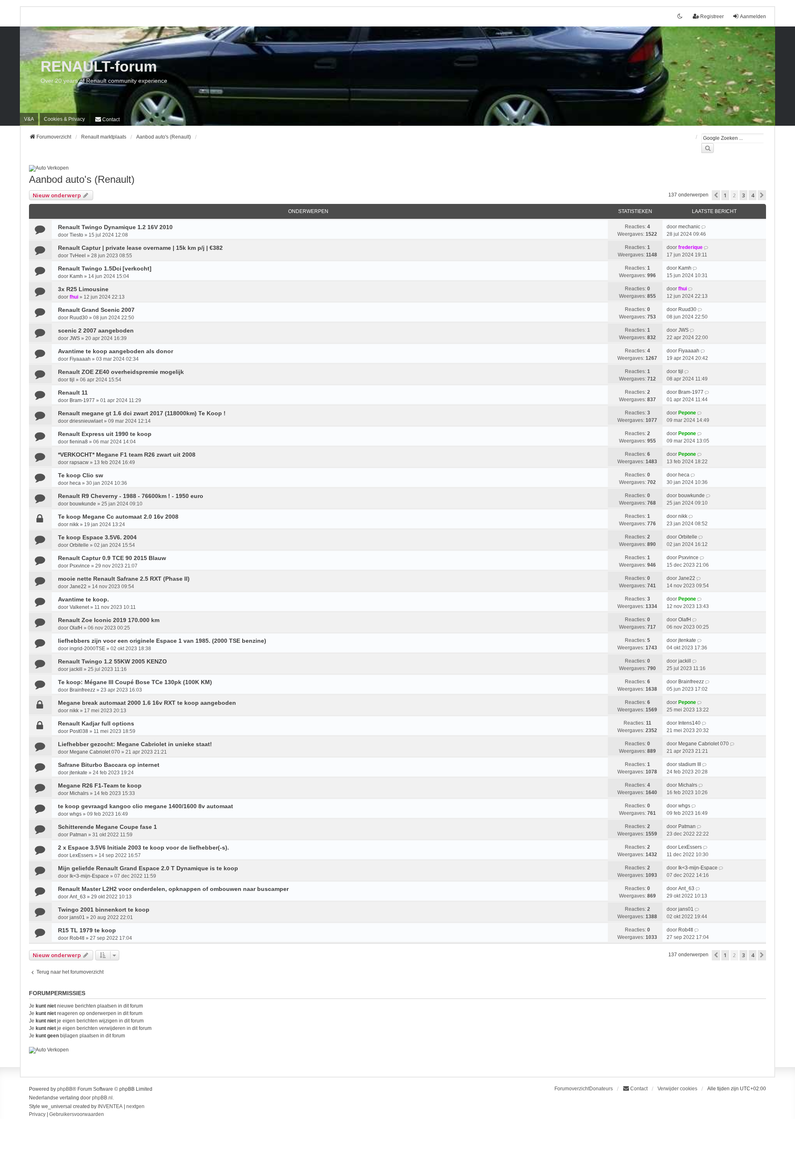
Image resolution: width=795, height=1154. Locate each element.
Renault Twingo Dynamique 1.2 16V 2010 (115, 227)
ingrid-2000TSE (87, 648)
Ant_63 (78, 897)
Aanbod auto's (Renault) (82, 179)
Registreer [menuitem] (712, 16)
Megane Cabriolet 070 (95, 752)
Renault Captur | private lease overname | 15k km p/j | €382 (140, 247)
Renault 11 (73, 392)
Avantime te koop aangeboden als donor (115, 351)
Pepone (687, 413)
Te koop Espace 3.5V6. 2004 (97, 537)
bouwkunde (83, 504)
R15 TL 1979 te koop (87, 930)
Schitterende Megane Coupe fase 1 (107, 827)
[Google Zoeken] (707, 148)
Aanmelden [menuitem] (753, 16)
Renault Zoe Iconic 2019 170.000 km (108, 620)
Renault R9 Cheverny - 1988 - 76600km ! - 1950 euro (130, 496)
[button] (716, 195)
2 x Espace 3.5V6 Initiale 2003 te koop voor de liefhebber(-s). (143, 847)
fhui (74, 297)
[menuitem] (64, 119)
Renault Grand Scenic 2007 (96, 309)
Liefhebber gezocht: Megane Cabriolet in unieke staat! (135, 744)
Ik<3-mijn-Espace (89, 876)
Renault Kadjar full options (96, 723)
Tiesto (76, 235)
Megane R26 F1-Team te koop (100, 785)
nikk (74, 524)
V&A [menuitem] (29, 119)
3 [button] (743, 195)
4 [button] (752, 195)
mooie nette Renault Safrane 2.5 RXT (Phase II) (124, 578)
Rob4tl (77, 938)
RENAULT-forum (99, 66)
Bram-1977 (82, 400)
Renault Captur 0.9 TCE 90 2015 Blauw (112, 558)
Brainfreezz (82, 690)
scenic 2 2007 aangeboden (96, 330)
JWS (75, 338)
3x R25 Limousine (83, 289)
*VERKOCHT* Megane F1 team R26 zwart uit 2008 (126, 454)
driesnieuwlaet (86, 421)
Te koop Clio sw (80, 475)
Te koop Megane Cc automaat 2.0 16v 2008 (118, 516)
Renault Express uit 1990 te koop (105, 434)
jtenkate (687, 640)
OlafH (76, 628)
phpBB (64, 1089)
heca (75, 483)
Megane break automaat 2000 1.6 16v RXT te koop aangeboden (147, 702)
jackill (76, 669)
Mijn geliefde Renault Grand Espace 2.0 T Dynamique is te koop (148, 868)
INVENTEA (110, 1106)
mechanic (689, 227)
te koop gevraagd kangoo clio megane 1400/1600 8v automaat (145, 806)
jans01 (77, 917)
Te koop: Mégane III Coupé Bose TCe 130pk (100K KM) (135, 682)
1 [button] (725, 195)
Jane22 (78, 586)
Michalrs (79, 793)
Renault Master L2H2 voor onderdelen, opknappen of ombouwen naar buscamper (173, 889)
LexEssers (81, 855)
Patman (78, 835)
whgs (76, 814)
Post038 (79, 731)
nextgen (135, 1106)
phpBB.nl (102, 1098)
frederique (690, 247)
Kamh (76, 276)
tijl (72, 380)
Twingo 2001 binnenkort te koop (103, 909)
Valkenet (79, 607)
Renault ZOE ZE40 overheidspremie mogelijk (121, 372)
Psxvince (80, 566)
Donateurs (601, 1089)
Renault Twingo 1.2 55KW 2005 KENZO (112, 661)
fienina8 (79, 442)
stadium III (689, 764)
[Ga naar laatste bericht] (704, 226)
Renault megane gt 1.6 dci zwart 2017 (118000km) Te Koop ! (142, 413)
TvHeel (78, 256)
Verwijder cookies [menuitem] (677, 1089)
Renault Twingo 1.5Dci (89, 268)
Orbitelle (79, 545)
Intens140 (689, 723)
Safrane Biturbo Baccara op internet (108, 764)
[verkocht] (137, 268)
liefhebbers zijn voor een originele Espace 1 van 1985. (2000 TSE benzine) (162, 640)
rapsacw (79, 462)
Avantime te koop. (83, 599)
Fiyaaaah (80, 359)
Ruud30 (79, 318)
